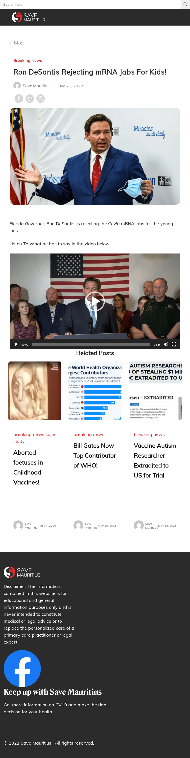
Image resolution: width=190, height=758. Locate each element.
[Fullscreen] (173, 344)
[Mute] (166, 344)
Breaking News (27, 60)
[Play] (16, 344)
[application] (95, 301)
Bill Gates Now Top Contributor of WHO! (94, 455)
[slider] (91, 344)
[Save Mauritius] (28, 33)
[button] (95, 301)
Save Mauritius (36, 85)
